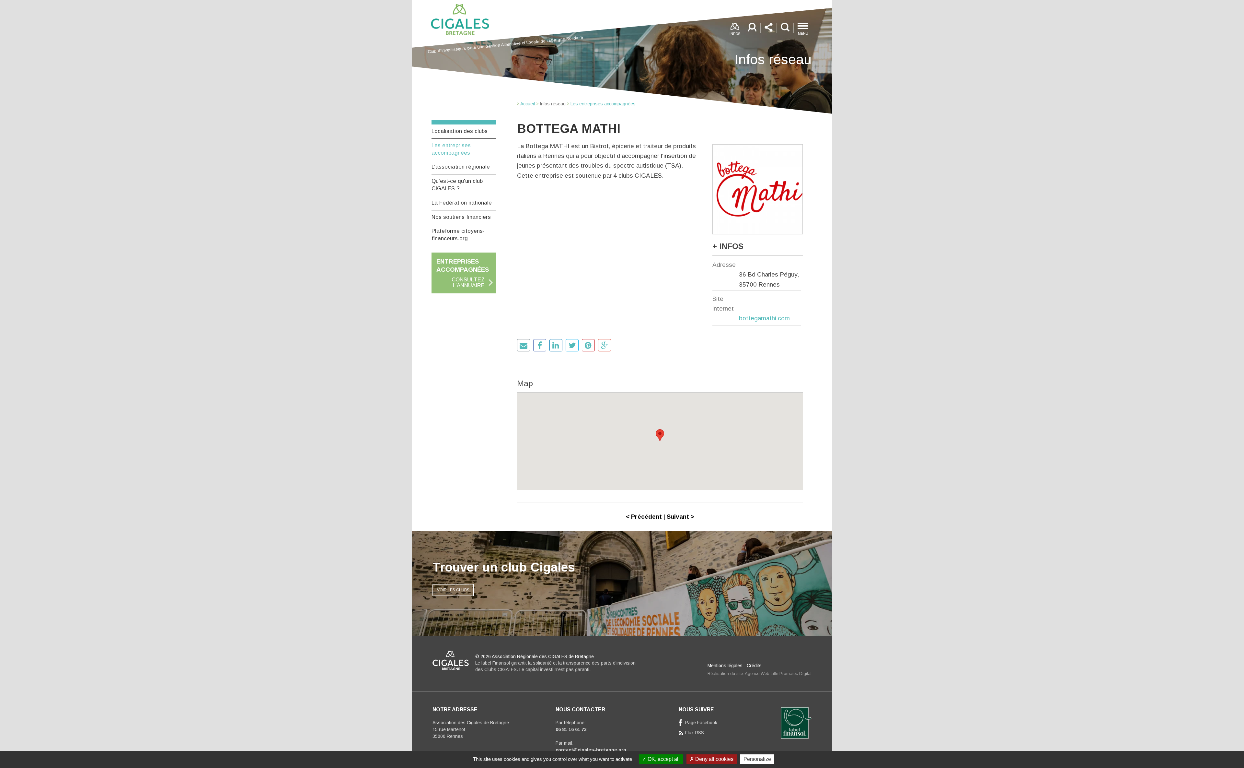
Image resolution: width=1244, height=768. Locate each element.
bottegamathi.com (764, 318)
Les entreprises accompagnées (451, 149)
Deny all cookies (713, 759)
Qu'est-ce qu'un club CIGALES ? (457, 185)
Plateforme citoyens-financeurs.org (458, 235)
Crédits (754, 665)
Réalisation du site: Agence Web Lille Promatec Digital (760, 673)
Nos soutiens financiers (461, 217)
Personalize (757, 759)
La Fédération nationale (462, 203)
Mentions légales (725, 665)
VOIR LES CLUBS (453, 590)
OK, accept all (663, 759)
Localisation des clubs (460, 131)
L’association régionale (461, 167)
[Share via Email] (523, 345)
